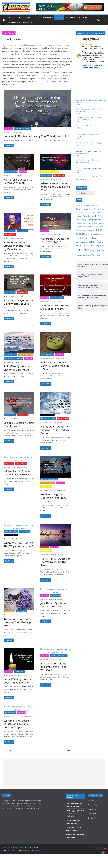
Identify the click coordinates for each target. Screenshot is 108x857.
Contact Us (91, 818)
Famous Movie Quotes (47, 415)
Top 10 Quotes (14, 17)
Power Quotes (9, 463)
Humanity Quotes (10, 231)
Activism (78, 205)
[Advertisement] (54, 773)
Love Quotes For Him (57, 297)
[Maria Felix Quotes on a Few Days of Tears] (19, 162)
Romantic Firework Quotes (22, 128)
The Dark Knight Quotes (48, 419)
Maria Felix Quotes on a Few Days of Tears (18, 181)
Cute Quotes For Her (10, 354)
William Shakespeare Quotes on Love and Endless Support (16, 724)
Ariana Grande (57, 179)
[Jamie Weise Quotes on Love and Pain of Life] (19, 659)
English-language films (92, 219)
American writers (84, 209)
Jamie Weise (23, 675)
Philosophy (81, 245)
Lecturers (101, 234)
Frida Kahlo (18, 132)
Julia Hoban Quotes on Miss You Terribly (54, 604)
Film (89, 226)
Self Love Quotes (46, 175)
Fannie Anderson (60, 490)
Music (92, 242)
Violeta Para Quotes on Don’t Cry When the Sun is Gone (54, 366)
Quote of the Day (10, 292)
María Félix (19, 175)
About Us (91, 801)
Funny (78, 230)
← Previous (6, 750)
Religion (93, 250)
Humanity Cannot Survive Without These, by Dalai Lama (17, 246)
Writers (95, 255)
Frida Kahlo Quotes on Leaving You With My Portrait (35, 136)
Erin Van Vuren (61, 659)
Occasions (82, 17)
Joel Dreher (20, 539)
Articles (98, 209)
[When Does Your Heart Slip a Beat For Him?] (55, 285)
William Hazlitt (22, 467)
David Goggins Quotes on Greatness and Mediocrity (75, 813)
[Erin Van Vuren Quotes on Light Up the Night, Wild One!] (55, 651)
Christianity (79, 216)
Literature (86, 238)
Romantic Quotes (46, 486)
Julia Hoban (60, 599)
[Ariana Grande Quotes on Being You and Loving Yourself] (55, 162)
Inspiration (48, 17)
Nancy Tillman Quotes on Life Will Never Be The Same (55, 562)
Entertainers (84, 223)
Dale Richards (58, 301)
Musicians (99, 242)
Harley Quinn (58, 422)
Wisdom (88, 256)
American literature (89, 205)
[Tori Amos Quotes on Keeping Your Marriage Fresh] (19, 599)
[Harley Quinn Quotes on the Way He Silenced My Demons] (55, 403)
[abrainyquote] (4, 19)
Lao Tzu (20, 419)
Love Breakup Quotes (11, 171)
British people (97, 213)
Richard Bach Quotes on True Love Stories (55, 240)
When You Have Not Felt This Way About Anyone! (18, 544)
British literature (86, 213)
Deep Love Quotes (10, 415)
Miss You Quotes (21, 611)
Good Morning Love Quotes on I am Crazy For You (53, 498)
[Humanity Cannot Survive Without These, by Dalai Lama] (19, 221)
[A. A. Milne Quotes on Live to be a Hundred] (19, 342)
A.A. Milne (21, 362)
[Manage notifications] (103, 852)
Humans (87, 234)
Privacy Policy (92, 809)
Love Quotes (8, 128)
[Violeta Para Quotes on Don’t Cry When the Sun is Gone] (55, 342)
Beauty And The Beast (11, 531)
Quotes (84, 250)
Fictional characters (81, 226)
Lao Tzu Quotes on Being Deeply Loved (19, 424)
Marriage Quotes (9, 611)
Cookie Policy (92, 814)
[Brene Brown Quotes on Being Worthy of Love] (19, 282)
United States (80, 256)
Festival (26, 22)
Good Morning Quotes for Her (13, 358)
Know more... (35, 808)
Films (93, 226)
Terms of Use (92, 805)
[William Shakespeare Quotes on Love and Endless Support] (19, 708)
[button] (21, 17)
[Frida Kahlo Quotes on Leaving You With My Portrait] (37, 108)
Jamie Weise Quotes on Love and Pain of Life (18, 681)
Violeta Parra (60, 358)
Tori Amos (23, 615)
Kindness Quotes (22, 231)
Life (38, 17)
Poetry (89, 246)
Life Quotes (44, 547)
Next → (70, 750)
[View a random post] (103, 19)
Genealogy (84, 230)
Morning (87, 242)
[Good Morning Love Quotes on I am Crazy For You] (55, 467)
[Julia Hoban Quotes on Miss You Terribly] (55, 591)
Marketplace (80, 242)
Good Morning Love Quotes (49, 479)
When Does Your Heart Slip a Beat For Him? (54, 307)
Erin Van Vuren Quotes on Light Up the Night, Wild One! (54, 667)
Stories (28, 17)
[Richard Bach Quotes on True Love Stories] (55, 221)
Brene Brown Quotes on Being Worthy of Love (18, 302)
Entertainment (93, 223)
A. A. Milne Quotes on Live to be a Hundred (17, 367)
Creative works (90, 216)
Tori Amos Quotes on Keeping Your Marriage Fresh (17, 622)
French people (100, 226)
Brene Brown (20, 296)
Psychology (95, 246)
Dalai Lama (19, 238)
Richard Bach (56, 235)
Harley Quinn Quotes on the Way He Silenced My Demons (55, 430)
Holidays (69, 17)
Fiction (100, 223)
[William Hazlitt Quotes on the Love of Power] (19, 459)
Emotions (79, 219)
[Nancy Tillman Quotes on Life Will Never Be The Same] (55, 535)
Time (102, 251)
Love (58, 17)
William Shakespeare (26, 716)
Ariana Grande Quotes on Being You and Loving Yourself (55, 187)
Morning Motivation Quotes (49, 171)
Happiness (91, 230)
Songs (98, 251)
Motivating (13, 22)
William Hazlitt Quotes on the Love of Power (17, 472)
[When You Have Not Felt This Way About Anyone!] (19, 527)
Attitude (78, 213)
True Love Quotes (59, 175)
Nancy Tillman (61, 554)
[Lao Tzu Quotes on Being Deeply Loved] (19, 403)
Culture (101, 216)
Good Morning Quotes (25, 354)
